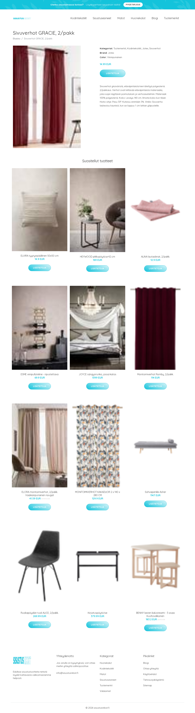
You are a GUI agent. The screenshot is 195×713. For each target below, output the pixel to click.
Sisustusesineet (102, 18)
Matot (121, 18)
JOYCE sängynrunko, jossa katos (97, 374)
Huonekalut (138, 18)
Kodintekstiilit (78, 18)
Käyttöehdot (150, 674)
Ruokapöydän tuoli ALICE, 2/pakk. (39, 612)
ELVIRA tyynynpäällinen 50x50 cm (39, 255)
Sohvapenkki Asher (155, 491)
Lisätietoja (112, 73)
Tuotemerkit (171, 18)
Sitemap (147, 685)
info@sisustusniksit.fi (67, 672)
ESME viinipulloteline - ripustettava (39, 374)
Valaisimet (105, 691)
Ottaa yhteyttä (151, 668)
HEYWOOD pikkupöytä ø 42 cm (97, 256)
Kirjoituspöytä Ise (97, 612)
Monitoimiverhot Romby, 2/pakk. (155, 374)
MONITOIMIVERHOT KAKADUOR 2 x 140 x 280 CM (97, 493)
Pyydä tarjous (133, 4)
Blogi (155, 18)
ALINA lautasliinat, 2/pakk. (155, 256)
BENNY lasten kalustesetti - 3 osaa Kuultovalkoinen (155, 614)
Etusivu (16, 38)
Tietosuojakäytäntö (153, 679)
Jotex (145, 48)
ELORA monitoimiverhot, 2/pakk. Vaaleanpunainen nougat (40, 493)
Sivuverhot (155, 48)
